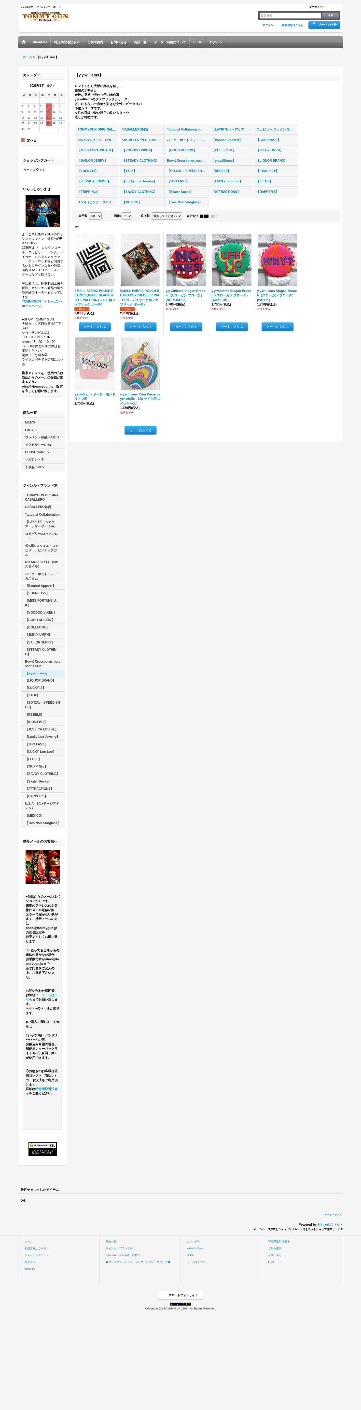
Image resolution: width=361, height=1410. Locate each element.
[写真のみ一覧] (205, 216)
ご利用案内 (275, 1248)
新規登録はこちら (293, 25)
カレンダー (193, 1241)
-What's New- (195, 1248)
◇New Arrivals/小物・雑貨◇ (123, 1255)
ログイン (268, 25)
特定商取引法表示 (279, 1241)
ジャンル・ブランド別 (119, 1248)
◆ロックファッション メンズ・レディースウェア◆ (138, 1262)
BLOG (190, 1255)
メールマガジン (196, 1262)
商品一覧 (111, 1241)
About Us (30, 1268)
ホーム (29, 1241)
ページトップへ (333, 1214)
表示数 (83, 216)
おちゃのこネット (330, 1224)
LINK (271, 1262)
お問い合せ (275, 1255)
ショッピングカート (37, 1255)
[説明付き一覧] (216, 216)
